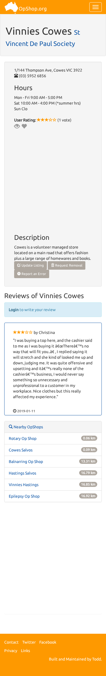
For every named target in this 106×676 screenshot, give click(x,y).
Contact (11, 642)
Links (25, 650)
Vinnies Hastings (23, 484)
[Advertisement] (53, 561)
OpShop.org (33, 8)
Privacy (10, 650)
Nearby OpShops (28, 427)
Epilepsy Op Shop (24, 496)
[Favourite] (24, 126)
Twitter (29, 642)
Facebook (47, 642)
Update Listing (32, 265)
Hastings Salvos (22, 473)
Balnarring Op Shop (26, 461)
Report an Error (33, 274)
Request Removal (68, 265)
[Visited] (17, 126)
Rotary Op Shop (22, 438)
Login (14, 309)
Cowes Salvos (21, 450)
